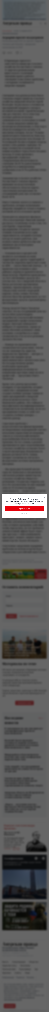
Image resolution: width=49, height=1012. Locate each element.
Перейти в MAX (24, 508)
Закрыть (24, 514)
